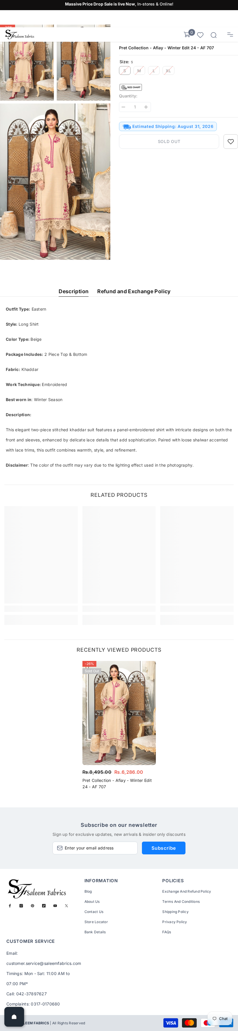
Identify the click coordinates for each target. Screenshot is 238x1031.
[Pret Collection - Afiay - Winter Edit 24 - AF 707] (119, 713)
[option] (119, 727)
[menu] (230, 34)
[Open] (14, 1017)
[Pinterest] (32, 905)
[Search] (213, 35)
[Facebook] (9, 905)
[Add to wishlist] (230, 141)
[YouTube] (55, 905)
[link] (41, 609)
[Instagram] (21, 905)
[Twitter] (66, 905)
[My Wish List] (200, 35)
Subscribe (164, 848)
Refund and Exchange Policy (133, 291)
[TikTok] (43, 905)
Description (74, 291)
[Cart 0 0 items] (187, 34)
